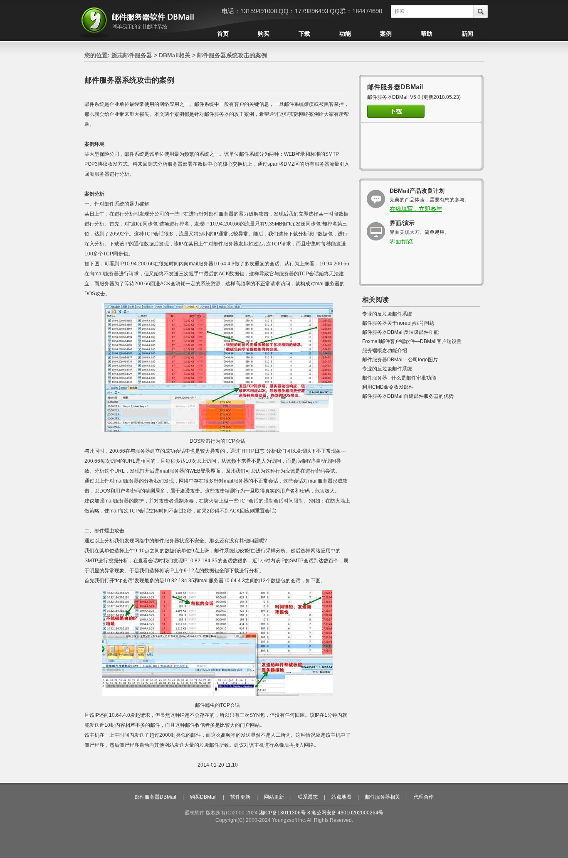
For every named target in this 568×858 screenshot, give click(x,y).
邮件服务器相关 (382, 797)
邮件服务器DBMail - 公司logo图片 (400, 360)
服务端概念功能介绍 (384, 350)
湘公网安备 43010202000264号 (347, 813)
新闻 (467, 33)
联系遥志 (308, 797)
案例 (386, 33)
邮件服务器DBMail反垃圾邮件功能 (400, 332)
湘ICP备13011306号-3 (284, 813)
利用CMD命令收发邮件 (388, 387)
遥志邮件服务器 (131, 55)
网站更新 (274, 797)
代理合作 (424, 797)
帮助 (426, 33)
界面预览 (401, 241)
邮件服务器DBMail (155, 797)
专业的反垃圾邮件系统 (387, 314)
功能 (345, 33)
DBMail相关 (174, 55)
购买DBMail (203, 797)
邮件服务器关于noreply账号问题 (398, 323)
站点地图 (341, 797)
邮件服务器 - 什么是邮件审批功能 (399, 378)
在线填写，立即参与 (416, 209)
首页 (223, 33)
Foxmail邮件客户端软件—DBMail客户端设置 (412, 341)
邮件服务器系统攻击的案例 (232, 55)
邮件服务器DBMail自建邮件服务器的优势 (408, 396)
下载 (304, 33)
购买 (263, 33)
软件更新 (240, 797)
